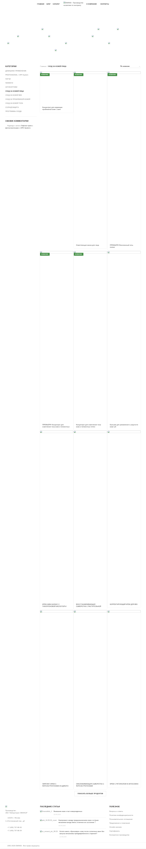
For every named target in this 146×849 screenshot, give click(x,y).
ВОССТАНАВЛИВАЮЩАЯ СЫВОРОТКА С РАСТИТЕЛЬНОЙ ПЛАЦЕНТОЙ (88, 606)
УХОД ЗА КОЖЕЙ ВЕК (13, 95)
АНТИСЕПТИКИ (11, 87)
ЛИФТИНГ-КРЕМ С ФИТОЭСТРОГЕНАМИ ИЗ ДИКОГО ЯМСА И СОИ (55, 786)
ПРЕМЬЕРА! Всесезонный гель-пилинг (121, 246)
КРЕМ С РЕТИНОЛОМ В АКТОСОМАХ (124, 784)
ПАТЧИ (8, 79)
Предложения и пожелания (119, 823)
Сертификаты (114, 831)
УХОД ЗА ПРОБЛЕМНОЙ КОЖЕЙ (17, 99)
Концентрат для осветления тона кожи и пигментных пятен (88, 426)
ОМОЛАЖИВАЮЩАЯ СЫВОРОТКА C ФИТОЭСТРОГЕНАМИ (90, 785)
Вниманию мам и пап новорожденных (68, 811)
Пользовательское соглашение (121, 819)
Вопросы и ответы (116, 811)
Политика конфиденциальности (121, 815)
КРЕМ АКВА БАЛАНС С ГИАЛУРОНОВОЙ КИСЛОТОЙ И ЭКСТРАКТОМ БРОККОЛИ (54, 606)
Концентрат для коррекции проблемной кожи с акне (52, 108)
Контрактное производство (119, 835)
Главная (43, 66)
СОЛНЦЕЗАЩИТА (12, 107)
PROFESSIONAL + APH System (16, 75)
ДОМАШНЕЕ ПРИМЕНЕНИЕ (15, 71)
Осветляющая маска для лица (87, 245)
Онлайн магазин (115, 827)
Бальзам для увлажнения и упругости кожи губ (124, 426)
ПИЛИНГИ (9, 83)
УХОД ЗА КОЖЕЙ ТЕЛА (14, 103)
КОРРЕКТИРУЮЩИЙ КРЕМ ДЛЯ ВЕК (123, 604)
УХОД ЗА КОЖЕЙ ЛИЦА (14, 91)
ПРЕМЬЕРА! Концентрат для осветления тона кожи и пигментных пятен (56, 427)
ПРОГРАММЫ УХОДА (13, 111)
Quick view (71, 75)
